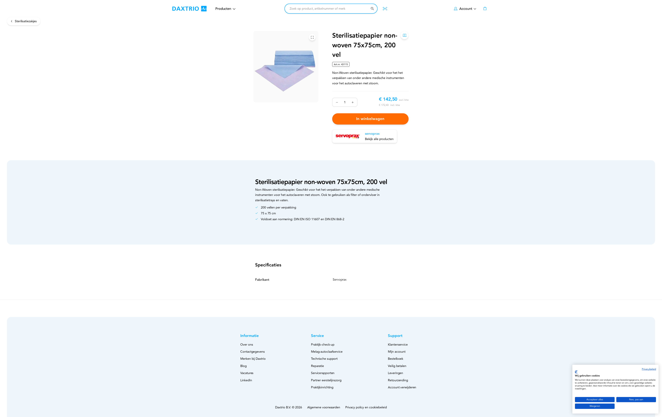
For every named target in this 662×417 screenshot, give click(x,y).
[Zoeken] (372, 8)
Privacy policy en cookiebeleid (366, 407)
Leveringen (395, 373)
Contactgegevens (252, 351)
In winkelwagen (370, 119)
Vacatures (246, 373)
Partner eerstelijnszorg (326, 380)
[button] (255, 336)
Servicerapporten (322, 373)
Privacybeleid (649, 369)
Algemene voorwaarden (323, 407)
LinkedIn (246, 380)
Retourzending (398, 380)
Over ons (246, 344)
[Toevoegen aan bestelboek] (404, 35)
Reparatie (317, 366)
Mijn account (396, 351)
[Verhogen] (353, 102)
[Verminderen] (337, 102)
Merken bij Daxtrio (252, 358)
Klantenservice (398, 344)
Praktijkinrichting (322, 387)
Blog (243, 366)
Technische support (324, 358)
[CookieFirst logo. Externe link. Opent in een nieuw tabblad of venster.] (576, 372)
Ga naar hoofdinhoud (24, 12)
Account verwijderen (402, 387)
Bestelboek (395, 358)
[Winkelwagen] (485, 8)
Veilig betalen (397, 366)
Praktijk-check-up (322, 344)
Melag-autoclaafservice (327, 351)
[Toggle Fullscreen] (312, 37)
